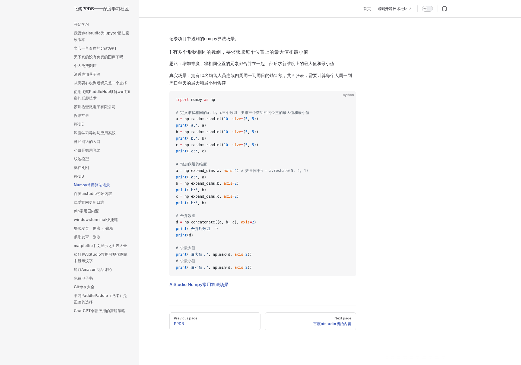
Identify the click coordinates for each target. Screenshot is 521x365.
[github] (444, 9)
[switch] (427, 9)
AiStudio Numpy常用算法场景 (198, 284)
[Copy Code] (347, 99)
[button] (102, 24)
